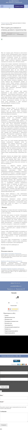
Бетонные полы (8, 323)
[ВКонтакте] (18, 364)
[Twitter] (19, 364)
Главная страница (5, 23)
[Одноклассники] (21, 364)
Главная (6, 315)
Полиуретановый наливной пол (12, 327)
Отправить (3, 425)
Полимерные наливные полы (11, 321)
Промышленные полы (10, 317)
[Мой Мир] (23, 364)
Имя (1, 370)
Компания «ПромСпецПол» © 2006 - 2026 (11, 356)
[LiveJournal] (24, 364)
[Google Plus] (26, 364)
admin (13, 34)
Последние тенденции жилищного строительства (12, 268)
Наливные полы (8, 319)
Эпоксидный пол (9, 325)
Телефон (3, 376)
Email (2, 401)
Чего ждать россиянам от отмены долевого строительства (13, 29)
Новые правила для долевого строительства (11, 253)
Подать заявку (4, 387)
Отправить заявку (19, 6)
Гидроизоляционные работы (11, 331)
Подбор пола (8, 329)
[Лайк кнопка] (3, 248)
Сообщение (3, 411)
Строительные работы (10, 333)
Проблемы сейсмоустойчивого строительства (11, 261)
